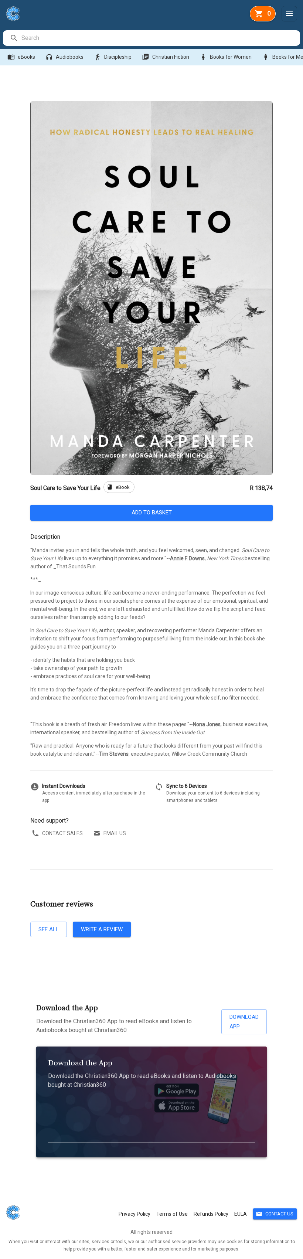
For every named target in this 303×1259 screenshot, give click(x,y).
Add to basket (152, 512)
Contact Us (274, 1214)
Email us (114, 833)
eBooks (21, 57)
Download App (244, 1022)
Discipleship (113, 57)
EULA (240, 1214)
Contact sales (62, 833)
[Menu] (289, 13)
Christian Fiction (165, 57)
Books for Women (226, 57)
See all (48, 929)
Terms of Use (172, 1214)
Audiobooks (64, 57)
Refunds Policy (211, 1214)
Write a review (102, 929)
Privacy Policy (134, 1214)
